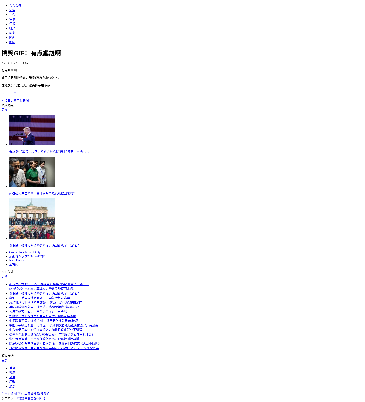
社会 (12, 14)
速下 (17, 394)
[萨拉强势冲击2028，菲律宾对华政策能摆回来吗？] (32, 186)
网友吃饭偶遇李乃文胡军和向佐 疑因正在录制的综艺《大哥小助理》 (55, 343)
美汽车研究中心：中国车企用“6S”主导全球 (38, 311)
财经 (12, 28)
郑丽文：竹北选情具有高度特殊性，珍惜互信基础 (42, 316)
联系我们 (43, 394)
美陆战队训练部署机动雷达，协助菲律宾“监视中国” (44, 307)
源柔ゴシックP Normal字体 (27, 256)
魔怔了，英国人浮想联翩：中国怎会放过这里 (39, 298)
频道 (12, 372)
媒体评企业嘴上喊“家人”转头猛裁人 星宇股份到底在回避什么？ (52, 334)
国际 (12, 42)
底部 (12, 381)
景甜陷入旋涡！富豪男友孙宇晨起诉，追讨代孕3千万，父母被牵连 (54, 348)
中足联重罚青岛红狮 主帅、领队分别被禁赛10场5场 (43, 320)
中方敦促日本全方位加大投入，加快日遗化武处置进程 (45, 330)
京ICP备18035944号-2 (31, 398)
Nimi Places (16, 260)
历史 (12, 33)
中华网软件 (28, 394)
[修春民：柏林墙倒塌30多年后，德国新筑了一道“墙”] (32, 238)
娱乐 (12, 24)
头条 (12, 10)
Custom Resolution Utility (24, 252)
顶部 (12, 386)
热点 (12, 377)
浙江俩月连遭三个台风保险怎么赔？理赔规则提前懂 (44, 339)
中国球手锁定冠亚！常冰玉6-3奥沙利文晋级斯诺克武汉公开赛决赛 (53, 325)
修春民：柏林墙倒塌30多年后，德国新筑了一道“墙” (44, 245)
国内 (12, 37)
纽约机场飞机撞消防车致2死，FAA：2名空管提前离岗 (45, 302)
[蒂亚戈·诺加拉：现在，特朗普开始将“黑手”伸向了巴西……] (32, 144)
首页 (12, 368)
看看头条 (15, 5)
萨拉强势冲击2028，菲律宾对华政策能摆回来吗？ (42, 193)
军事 (12, 19)
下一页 (12, 93)
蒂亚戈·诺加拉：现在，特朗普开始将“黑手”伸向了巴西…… (49, 151)
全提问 (13, 264)
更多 (5, 109)
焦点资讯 (8, 394)
